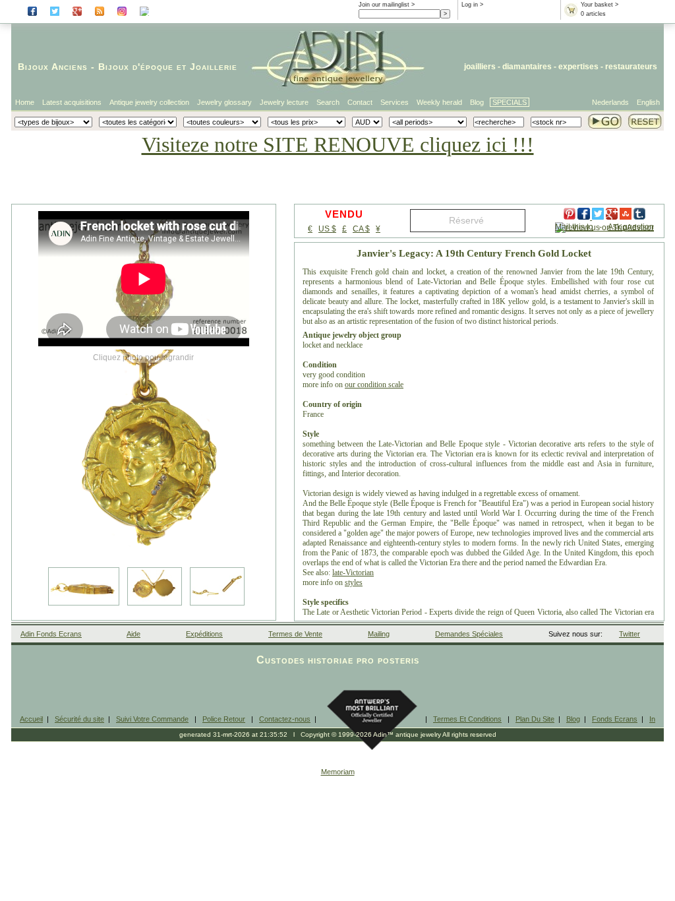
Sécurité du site (79, 719)
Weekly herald (439, 102)
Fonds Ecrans (614, 719)
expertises (578, 66)
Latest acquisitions (72, 102)
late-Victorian (353, 572)
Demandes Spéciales (469, 634)
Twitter (629, 634)
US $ (327, 228)
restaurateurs (631, 66)
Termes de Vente (295, 634)
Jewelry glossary (224, 102)
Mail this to (574, 227)
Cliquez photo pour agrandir (143, 357)
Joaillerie (213, 66)
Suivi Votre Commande (152, 719)
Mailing (379, 634)
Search (327, 102)
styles (354, 582)
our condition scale (374, 384)
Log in (469, 4)
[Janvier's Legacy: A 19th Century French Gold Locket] (143, 455)
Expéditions (204, 634)
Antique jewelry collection (149, 102)
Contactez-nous (284, 719)
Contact (359, 102)
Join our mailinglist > (387, 4)
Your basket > (599, 4)
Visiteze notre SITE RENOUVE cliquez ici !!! (338, 144)
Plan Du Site (534, 719)
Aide (133, 634)
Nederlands (610, 102)
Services (394, 102)
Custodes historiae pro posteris (337, 660)
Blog (477, 102)
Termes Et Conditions (467, 719)
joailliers (480, 66)
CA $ (361, 228)
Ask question (631, 227)
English (648, 102)
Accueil (31, 719)
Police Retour (223, 719)
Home (24, 102)
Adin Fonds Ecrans (51, 634)
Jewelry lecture (284, 102)
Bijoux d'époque (135, 66)
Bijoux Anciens (53, 66)
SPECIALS (509, 102)
